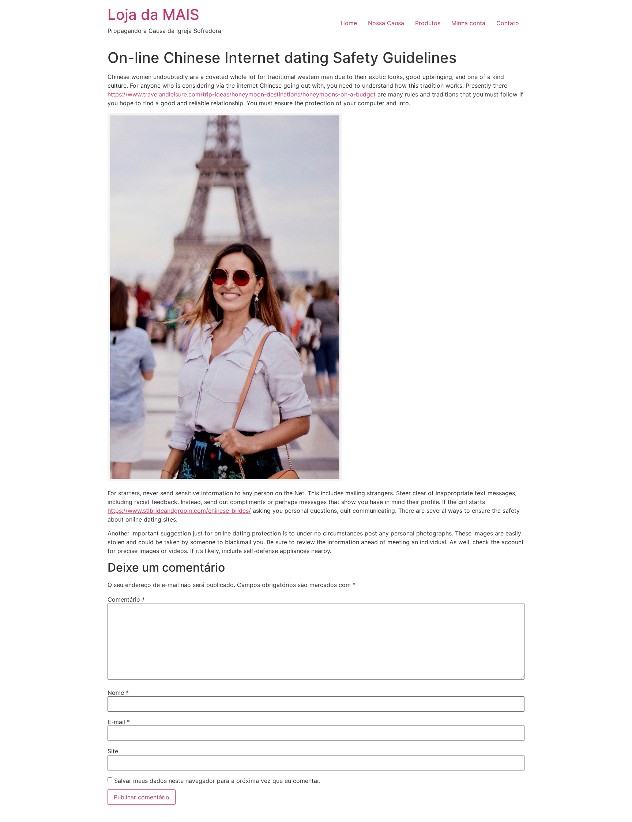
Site (113, 751)
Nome (118, 693)
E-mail (119, 722)
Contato (507, 23)
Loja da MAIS (153, 14)
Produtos (427, 23)
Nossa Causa (386, 23)
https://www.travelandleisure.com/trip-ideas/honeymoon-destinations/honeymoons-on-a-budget (242, 94)
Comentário (126, 599)
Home (349, 23)
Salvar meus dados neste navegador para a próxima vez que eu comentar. (217, 781)
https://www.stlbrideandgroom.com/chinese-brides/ (179, 510)
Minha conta (468, 23)
